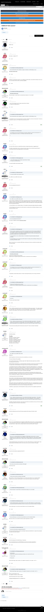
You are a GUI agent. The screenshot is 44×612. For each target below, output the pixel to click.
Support (33, 1)
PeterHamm (5, 41)
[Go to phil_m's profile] (5, 114)
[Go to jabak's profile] (5, 56)
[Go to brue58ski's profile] (5, 451)
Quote (12, 47)
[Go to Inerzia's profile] (5, 474)
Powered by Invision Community (22, 610)
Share (3, 30)
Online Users (12, 6)
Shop (38, 1)
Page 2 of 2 (10, 39)
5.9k (5, 94)
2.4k (5, 398)
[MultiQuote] (9, 47)
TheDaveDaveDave (5, 548)
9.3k (5, 119)
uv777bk (5, 305)
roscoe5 (5, 408)
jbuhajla (4, 331)
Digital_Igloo (5, 392)
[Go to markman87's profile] (5, 252)
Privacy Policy (9, 608)
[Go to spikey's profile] (5, 487)
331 (5, 477)
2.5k (5, 48)
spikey (5, 484)
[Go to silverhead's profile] (5, 319)
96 (5, 255)
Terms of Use (4, 608)
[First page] (1, 39)
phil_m (5, 111)
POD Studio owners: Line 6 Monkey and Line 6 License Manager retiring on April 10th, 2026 (22, 20)
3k (5, 454)
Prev (3, 39)
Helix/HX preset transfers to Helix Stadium (22, 15)
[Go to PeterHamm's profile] (5, 45)
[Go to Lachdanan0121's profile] (5, 351)
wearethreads (5, 64)
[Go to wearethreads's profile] (5, 67)
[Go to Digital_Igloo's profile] (5, 395)
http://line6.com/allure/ (23, 220)
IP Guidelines (13, 608)
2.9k (5, 437)
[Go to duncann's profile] (5, 158)
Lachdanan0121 (5, 348)
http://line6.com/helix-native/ (13, 71)
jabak (5, 53)
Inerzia (5, 471)
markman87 (5, 248)
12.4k (5, 324)
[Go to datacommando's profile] (5, 91)
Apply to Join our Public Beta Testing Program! (22, 13)
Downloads (28, 1)
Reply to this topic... (9, 591)
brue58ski (5, 448)
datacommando (5, 88)
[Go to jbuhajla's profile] (5, 334)
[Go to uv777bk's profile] (5, 308)
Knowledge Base (7, 6)
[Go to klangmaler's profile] (5, 103)
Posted (12, 54)
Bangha (6, 28)
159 (5, 59)
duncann (5, 154)
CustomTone (22, 1)
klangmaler (5, 100)
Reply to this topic (39, 35)
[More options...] (11, 42)
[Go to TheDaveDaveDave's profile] (5, 552)
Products (17, 1)
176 (5, 555)
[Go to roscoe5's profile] (5, 411)
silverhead (5, 316)
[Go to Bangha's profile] (2, 29)
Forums (2, 6)
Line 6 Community (6, 2)
